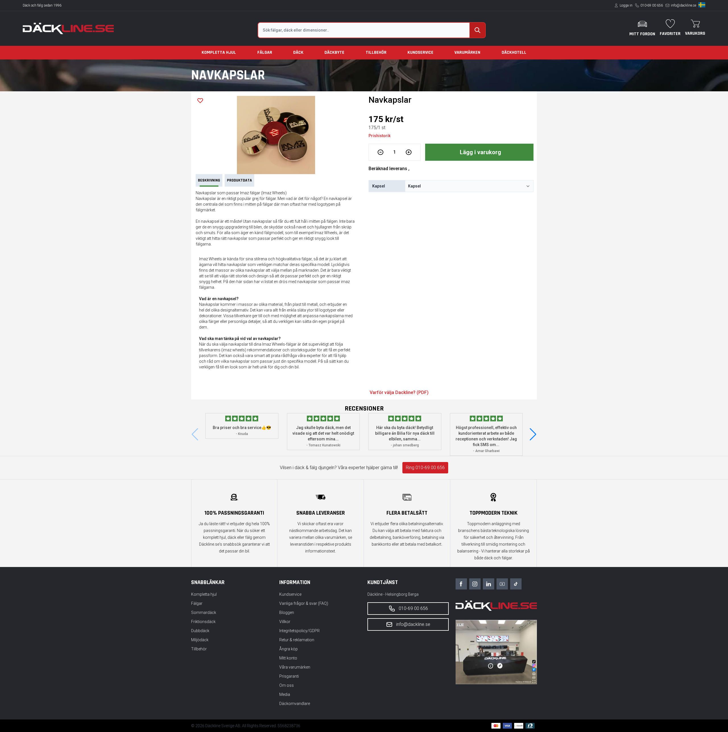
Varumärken (467, 52)
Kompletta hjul (219, 52)
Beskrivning (209, 180)
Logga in (626, 5)
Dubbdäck (200, 630)
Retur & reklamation (296, 640)
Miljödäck (199, 640)
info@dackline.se (683, 5)
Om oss (286, 685)
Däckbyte (334, 52)
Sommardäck (203, 612)
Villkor (284, 621)
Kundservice (420, 52)
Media (284, 694)
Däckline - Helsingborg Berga (393, 594)
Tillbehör (376, 52)
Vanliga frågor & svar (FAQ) (303, 603)
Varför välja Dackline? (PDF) (399, 392)
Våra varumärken (294, 667)
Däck (298, 52)
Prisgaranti (289, 676)
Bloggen (286, 612)
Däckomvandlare (294, 703)
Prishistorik (379, 135)
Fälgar (264, 52)
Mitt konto (288, 658)
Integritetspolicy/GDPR (299, 630)
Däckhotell (514, 52)
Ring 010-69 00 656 (425, 467)
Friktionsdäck (203, 621)
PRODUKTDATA (239, 180)
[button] (533, 434)
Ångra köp (288, 649)
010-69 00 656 (651, 5)
